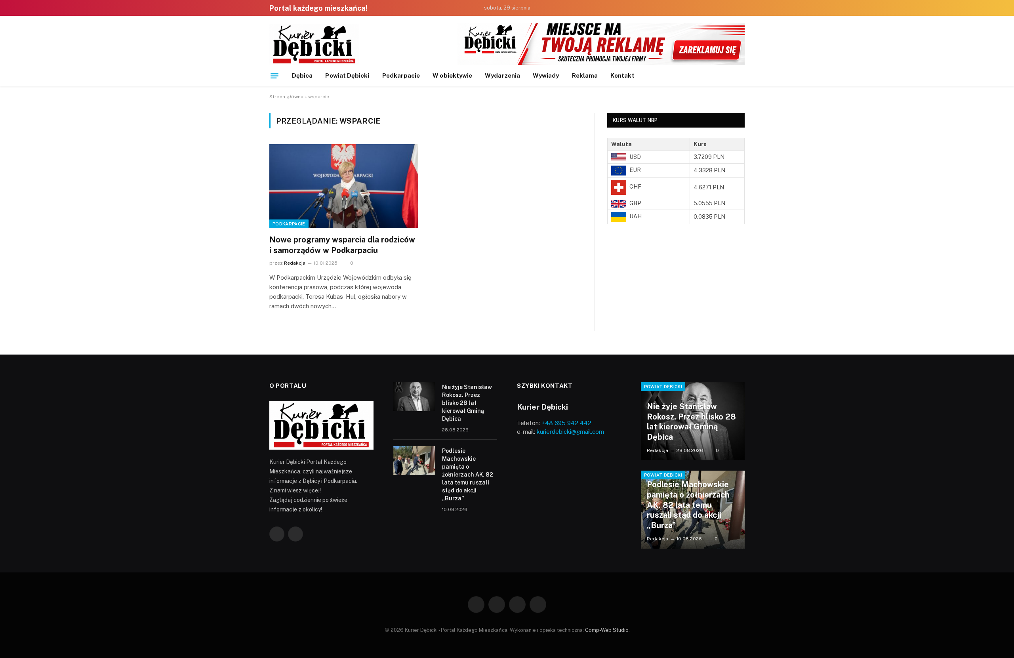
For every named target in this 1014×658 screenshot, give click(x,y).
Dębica (302, 75)
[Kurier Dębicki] (314, 44)
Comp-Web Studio (607, 630)
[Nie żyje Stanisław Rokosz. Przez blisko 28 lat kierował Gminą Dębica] (414, 396)
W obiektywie (452, 75)
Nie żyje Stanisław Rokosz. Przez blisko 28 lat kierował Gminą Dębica (467, 403)
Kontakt (622, 75)
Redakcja (294, 263)
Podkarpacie (401, 75)
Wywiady (546, 75)
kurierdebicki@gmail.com (570, 431)
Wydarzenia (502, 75)
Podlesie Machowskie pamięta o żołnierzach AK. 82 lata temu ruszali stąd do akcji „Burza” (467, 475)
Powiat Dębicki (347, 75)
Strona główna (286, 96)
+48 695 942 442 (566, 423)
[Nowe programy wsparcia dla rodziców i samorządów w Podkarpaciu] (343, 186)
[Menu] (274, 75)
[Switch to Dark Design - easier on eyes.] (741, 8)
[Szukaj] (741, 76)
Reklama (585, 75)
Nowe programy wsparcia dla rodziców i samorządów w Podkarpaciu (342, 245)
